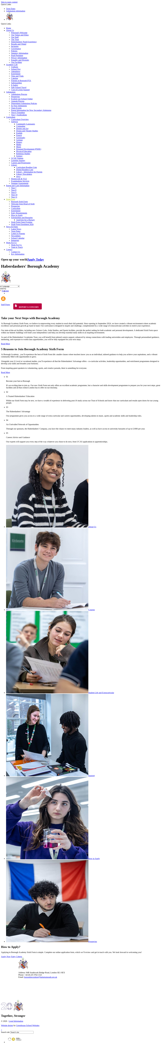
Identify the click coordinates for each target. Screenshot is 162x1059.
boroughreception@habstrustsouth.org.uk (40, 977)
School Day (16, 69)
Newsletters (16, 236)
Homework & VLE (19, 179)
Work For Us (11, 243)
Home (8, 28)
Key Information (17, 254)
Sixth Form (10, 199)
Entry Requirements (19, 213)
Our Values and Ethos (20, 35)
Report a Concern (28, 307)
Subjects (14, 122)
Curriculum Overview (20, 119)
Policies (14, 51)
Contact (9, 249)
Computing (20, 126)
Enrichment (15, 74)
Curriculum (10, 117)
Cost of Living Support (20, 90)
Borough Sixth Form (19, 202)
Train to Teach (17, 247)
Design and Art (22, 128)
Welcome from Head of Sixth (23, 204)
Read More (5, 344)
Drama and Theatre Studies (27, 131)
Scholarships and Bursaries (22, 217)
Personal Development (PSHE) (28, 149)
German (19, 140)
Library (14, 165)
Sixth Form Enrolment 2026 (22, 224)
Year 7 (13, 188)
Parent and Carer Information (17, 186)
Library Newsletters (24, 174)
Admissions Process (19, 94)
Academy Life (12, 65)
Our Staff (15, 37)
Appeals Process (17, 101)
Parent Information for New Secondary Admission (31, 110)
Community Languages (25, 124)
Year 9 (13, 192)
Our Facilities (16, 62)
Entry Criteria (16, 957)
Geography (20, 138)
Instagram (15, 240)
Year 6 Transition (18, 112)
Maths (18, 144)
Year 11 (14, 197)
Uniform (14, 67)
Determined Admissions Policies (24, 103)
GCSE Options (17, 158)
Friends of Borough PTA (21, 81)
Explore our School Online (22, 99)
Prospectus (15, 97)
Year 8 (13, 190)
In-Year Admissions (19, 106)
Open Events (16, 108)
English (19, 133)
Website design (7, 1025)
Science (19, 156)
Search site (5, 1032)
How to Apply (17, 215)
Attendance (15, 71)
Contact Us (15, 252)
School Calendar (17, 238)
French (19, 135)
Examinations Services (20, 181)
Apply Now (6, 957)
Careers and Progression (21, 163)
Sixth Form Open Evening (21, 222)
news (18, 176)
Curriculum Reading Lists (26, 167)
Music (18, 147)
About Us (10, 30)
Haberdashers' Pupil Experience (24, 42)
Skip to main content (9, 2)
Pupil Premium (17, 55)
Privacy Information (19, 58)
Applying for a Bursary (25, 220)
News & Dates (12, 227)
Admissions (10, 92)
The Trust (15, 39)
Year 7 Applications (19, 115)
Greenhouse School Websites (27, 1025)
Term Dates (10, 9)
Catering (14, 78)
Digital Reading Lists (24, 170)
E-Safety (14, 85)
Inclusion (14, 46)
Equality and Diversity (20, 60)
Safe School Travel (18, 87)
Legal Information (16, 1021)
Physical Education (24, 151)
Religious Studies (23, 154)
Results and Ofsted (18, 44)
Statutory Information (19, 53)
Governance (16, 49)
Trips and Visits (17, 76)
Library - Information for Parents (29, 172)
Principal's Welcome (19, 33)
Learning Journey (18, 160)
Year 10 (14, 195)
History (19, 142)
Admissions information (15, 11)
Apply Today (35, 259)
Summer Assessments (19, 183)
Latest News (16, 229)
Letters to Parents (18, 233)
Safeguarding (16, 83)
